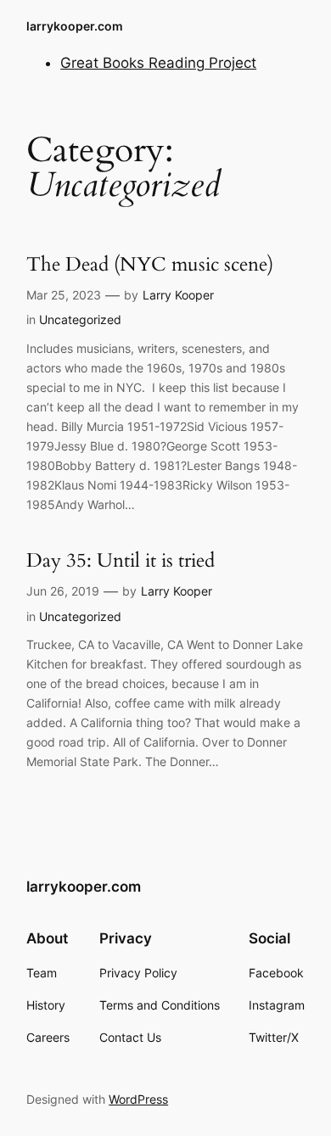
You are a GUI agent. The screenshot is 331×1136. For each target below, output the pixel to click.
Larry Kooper (178, 295)
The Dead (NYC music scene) (149, 264)
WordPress (138, 1099)
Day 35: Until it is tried (120, 560)
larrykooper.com (74, 26)
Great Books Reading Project (158, 62)
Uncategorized (80, 319)
